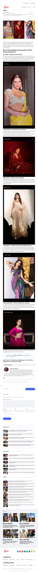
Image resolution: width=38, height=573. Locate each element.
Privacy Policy (14, 568)
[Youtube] (22, 551)
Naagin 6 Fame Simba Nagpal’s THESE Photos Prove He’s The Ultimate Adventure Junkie (20, 502)
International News (29, 559)
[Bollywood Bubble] (6, 7)
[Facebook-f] (18, 551)
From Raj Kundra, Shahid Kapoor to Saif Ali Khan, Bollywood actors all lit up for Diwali (18, 360)
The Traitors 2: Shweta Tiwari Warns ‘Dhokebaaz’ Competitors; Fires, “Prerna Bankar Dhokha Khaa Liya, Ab (21, 462)
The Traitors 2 (24, 565)
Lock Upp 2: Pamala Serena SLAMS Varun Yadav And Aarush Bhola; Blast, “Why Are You (22, 458)
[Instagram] (20, 551)
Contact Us (9, 568)
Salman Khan (18, 565)
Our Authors (31, 568)
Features (8, 19)
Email (15, 409)
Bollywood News (12, 559)
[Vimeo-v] (27, 551)
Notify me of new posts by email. (8, 416)
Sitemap (26, 568)
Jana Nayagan (30, 565)
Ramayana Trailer (12, 565)
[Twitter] (25, 551)
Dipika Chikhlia (5, 565)
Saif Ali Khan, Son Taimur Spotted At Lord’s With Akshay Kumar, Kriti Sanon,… (10, 542)
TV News (17, 559)
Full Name (4, 409)
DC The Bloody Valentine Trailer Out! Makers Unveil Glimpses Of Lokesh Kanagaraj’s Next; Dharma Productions (21, 469)
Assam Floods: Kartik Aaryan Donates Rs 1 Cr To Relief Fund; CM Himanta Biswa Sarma (22, 472)
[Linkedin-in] (29, 551)
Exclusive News (5, 559)
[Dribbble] (32, 551)
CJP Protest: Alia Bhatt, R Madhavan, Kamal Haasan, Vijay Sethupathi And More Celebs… (27, 526)
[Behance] (34, 551)
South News (22, 559)
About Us (4, 568)
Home (4, 19)
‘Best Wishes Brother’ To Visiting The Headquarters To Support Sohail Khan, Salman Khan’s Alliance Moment (21, 465)
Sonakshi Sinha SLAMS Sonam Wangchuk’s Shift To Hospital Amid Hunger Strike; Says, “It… (27, 542)
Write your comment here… (7, 399)
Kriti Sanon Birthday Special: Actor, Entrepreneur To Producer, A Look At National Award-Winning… (10, 526)
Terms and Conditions (20, 568)
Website (26, 409)
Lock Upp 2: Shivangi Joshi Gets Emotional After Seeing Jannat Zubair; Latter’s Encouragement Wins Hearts (21, 455)
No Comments (12, 13)
